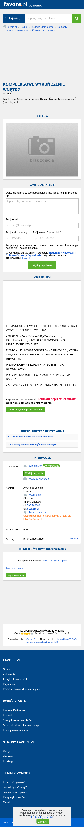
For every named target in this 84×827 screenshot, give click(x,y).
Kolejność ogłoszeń (14, 782)
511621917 (33, 508)
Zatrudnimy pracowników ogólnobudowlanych (32, 444)
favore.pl (27, 4)
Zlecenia (8, 756)
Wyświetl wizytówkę (39, 478)
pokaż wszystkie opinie (55, 560)
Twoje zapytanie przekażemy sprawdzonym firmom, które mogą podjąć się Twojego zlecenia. (42, 246)
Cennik (7, 802)
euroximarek (35, 466)
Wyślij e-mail (35, 494)
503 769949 (33, 505)
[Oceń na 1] (22, 633)
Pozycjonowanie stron (15, 730)
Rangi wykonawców (14, 797)
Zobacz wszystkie (14, 568)
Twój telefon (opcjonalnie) (47, 232)
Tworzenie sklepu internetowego (21, 725)
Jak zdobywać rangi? (15, 787)
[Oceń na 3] (27, 633)
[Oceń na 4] (29, 633)
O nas (6, 669)
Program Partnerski (14, 710)
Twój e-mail (12, 219)
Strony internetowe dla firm (18, 720)
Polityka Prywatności (15, 679)
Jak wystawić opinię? (15, 792)
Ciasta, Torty (32, 639)
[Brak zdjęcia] (42, 149)
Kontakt (7, 715)
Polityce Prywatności (42, 817)
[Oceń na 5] (32, 633)
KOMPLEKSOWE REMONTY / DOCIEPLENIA (30, 436)
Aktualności (9, 674)
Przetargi (8, 761)
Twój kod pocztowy (16, 232)
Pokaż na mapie (37, 512)
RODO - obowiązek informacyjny (21, 689)
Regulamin (9, 684)
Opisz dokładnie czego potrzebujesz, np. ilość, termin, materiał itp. (41, 193)
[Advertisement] (42, 58)
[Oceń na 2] (25, 633)
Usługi (6, 751)
